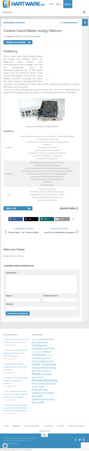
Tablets (51, 399)
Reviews (67, 4)
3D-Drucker (35, 339)
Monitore (37, 367)
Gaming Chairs (36, 352)
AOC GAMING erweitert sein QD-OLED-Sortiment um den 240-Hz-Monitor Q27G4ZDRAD (15, 394)
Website (9, 304)
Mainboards (47, 361)
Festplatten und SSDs (43, 348)
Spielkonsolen (40, 399)
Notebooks (46, 374)
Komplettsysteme (41, 358)
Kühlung (36, 361)
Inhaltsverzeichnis (16, 42)
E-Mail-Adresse (51, 296)
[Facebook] (75, 439)
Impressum (7, 12)
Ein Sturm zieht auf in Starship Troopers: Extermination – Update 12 (15, 380)
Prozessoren (39, 383)
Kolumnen (50, 355)
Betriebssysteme (40, 342)
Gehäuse (46, 351)
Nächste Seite (68, 208)
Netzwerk (46, 371)
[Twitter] (79, 439)
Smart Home (38, 386)
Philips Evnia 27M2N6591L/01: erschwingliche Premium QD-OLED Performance (15, 353)
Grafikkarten (39, 354)
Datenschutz (44, 431)
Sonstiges (37, 396)
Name (9, 296)
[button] (15, 219)
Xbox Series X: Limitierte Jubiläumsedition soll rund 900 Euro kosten (15, 367)
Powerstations (38, 377)
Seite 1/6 (11, 208)
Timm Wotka (34, 36)
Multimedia (9, 22)
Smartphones (40, 389)
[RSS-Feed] (84, 439)
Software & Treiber (43, 392)
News (58, 4)
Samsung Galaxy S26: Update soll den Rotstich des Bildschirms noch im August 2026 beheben (15, 408)
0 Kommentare (70, 22)
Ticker (51, 4)
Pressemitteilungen (46, 380)
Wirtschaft (38, 402)
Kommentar (12, 273)
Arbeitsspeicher (46, 339)
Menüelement (24, 4)
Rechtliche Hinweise (76, 426)
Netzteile (36, 371)
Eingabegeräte (39, 345)
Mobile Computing (44, 364)
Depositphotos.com (11, 443)
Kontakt (60, 426)
